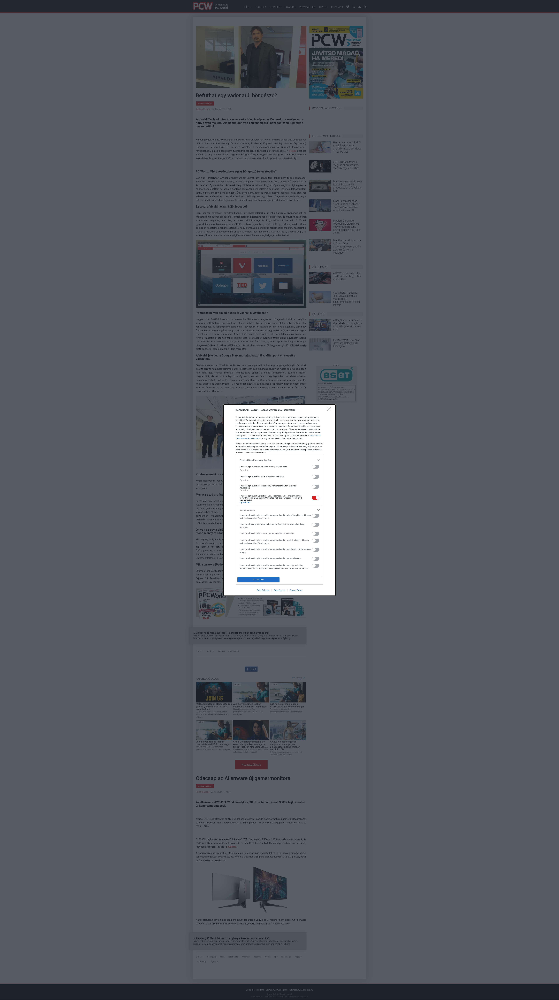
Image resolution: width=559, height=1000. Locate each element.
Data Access (279, 590)
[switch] (315, 467)
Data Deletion (263, 590)
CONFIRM (258, 580)
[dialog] (279, 500)
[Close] (330, 410)
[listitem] (279, 460)
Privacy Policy (296, 590)
